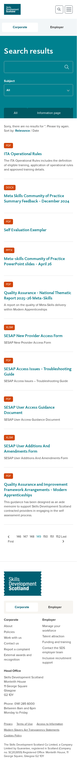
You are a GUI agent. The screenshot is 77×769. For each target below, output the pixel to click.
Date (35, 130)
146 (19, 536)
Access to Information (50, 724)
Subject (9, 81)
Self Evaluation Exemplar (25, 229)
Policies (9, 632)
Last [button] (64, 536)
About (8, 626)
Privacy (8, 724)
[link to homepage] (12, 9)
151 (52, 536)
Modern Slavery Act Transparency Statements (31, 730)
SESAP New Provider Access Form (33, 335)
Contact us (11, 643)
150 (45, 536)
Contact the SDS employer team (53, 650)
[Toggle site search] (59, 9)
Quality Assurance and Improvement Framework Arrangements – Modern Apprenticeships (36, 489)
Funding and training (56, 642)
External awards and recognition (18, 657)
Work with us (12, 638)
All (16, 113)
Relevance (22, 130)
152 (58, 536)
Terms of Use (25, 724)
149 (38, 536)
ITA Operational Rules (23, 153)
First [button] (11, 541)
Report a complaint (17, 649)
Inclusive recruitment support (56, 660)
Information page (49, 113)
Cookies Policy (13, 736)
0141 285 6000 (24, 703)
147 (25, 536)
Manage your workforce (51, 628)
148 (32, 536)
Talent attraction (53, 636)
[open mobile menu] (68, 9)
